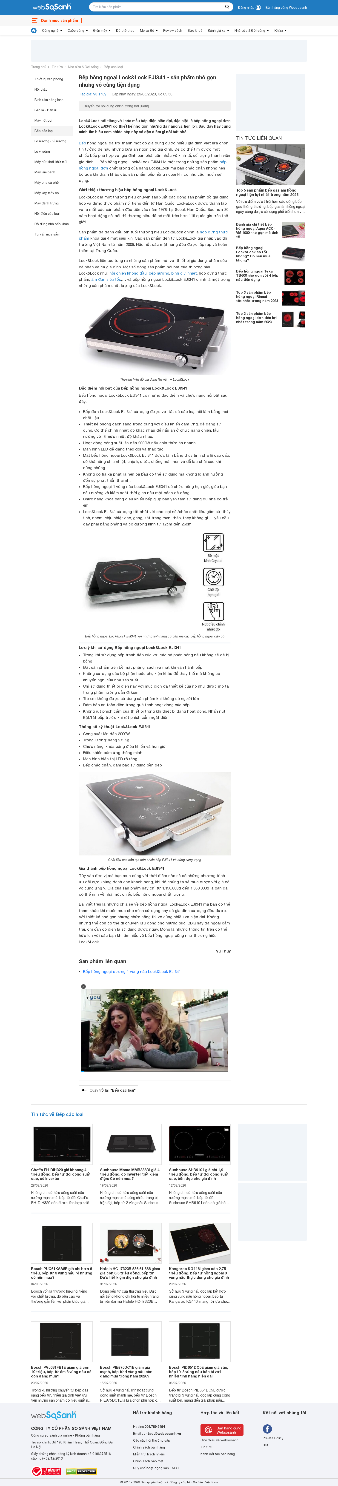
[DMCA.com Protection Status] (81, 1471)
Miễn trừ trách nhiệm (149, 1454)
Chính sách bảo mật (148, 1461)
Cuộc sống (76, 30)
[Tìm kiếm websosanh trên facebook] (267, 1429)
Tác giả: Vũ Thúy (92, 94)
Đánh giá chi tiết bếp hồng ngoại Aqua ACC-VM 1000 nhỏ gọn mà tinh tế (257, 230)
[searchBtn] (227, 7)
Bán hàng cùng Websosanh (286, 7)
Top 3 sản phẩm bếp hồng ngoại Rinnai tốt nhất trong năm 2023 (257, 296)
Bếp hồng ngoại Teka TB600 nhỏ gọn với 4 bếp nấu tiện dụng (257, 275)
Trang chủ (38, 67)
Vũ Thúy (223, 951)
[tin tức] (34, 30)
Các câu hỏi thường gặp (151, 1440)
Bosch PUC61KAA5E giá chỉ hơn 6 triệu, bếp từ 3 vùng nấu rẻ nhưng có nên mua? (61, 1272)
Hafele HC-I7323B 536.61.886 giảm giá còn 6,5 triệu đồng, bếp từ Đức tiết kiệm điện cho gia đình (130, 1272)
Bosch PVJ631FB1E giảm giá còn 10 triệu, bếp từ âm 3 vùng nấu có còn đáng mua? (61, 1371)
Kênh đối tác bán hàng (218, 1454)
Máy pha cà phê (46, 182)
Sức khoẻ (195, 30)
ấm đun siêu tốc (106, 279)
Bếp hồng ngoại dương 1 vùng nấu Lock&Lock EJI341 (132, 971)
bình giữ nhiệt (184, 273)
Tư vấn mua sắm (47, 234)
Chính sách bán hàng (149, 1447)
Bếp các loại (113, 67)
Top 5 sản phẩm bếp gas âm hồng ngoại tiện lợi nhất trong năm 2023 (267, 192)
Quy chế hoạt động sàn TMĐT (156, 1468)
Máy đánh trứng (46, 203)
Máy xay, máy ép (46, 193)
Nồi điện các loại (47, 213)
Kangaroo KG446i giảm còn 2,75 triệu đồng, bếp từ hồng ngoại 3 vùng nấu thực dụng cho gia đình (199, 1272)
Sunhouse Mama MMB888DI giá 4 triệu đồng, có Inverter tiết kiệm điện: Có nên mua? (130, 1174)
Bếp (82, 143)
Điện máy (100, 30)
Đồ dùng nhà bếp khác (51, 224)
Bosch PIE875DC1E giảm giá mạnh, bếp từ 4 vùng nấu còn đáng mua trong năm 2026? (126, 1371)
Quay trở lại (113, 1090)
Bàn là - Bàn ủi (45, 110)
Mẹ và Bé (147, 30)
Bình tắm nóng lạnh (48, 100)
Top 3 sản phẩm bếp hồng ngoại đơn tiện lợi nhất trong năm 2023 (256, 317)
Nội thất (40, 89)
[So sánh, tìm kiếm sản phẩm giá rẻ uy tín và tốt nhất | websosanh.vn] (51, 7)
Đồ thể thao (125, 30)
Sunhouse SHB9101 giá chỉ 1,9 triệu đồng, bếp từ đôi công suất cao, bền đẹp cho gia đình (199, 1174)
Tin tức (57, 67)
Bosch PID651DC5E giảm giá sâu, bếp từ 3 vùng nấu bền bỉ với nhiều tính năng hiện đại (198, 1371)
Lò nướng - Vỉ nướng (50, 141)
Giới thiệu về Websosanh (219, 1440)
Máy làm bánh (44, 172)
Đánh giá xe (216, 30)
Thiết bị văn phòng (48, 79)
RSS (266, 1445)
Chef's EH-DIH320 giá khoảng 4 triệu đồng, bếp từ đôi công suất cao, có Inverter (61, 1174)
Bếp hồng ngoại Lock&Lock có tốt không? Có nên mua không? (253, 254)
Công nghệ (50, 30)
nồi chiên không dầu (128, 273)
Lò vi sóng (42, 151)
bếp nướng (159, 273)
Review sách (172, 30)
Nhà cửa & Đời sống (250, 30)
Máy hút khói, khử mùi (50, 162)
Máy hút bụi (43, 120)
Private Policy (273, 1438)
